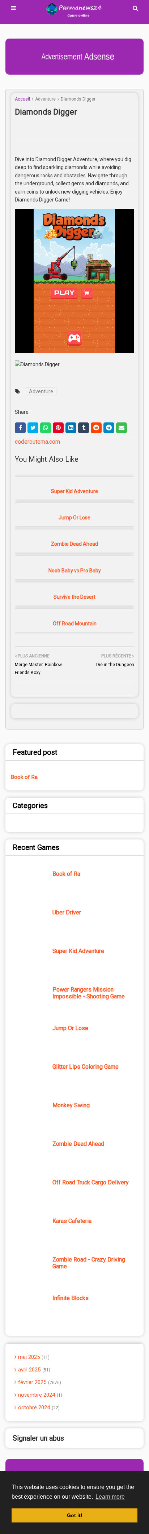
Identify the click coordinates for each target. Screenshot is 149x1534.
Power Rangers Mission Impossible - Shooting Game (88, 993)
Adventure (45, 99)
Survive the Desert (74, 597)
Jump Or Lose (74, 517)
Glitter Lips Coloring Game (85, 1066)
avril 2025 (33, 1369)
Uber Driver (66, 912)
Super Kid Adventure (74, 491)
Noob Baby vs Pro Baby (74, 570)
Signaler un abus (38, 1438)
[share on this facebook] (20, 427)
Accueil (22, 99)
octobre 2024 (38, 1407)
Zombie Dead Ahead (74, 544)
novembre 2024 (39, 1395)
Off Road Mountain (75, 623)
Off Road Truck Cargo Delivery (90, 1182)
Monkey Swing (71, 1105)
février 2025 (39, 1382)
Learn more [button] (110, 1497)
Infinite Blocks (70, 1298)
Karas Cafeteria (71, 1221)
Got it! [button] (74, 1515)
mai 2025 (33, 1357)
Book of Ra (24, 777)
